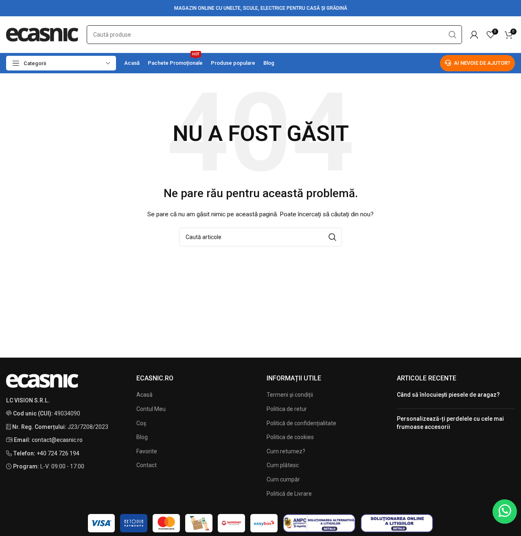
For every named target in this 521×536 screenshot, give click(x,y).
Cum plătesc (283, 465)
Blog (142, 437)
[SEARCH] (452, 34)
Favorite (146, 451)
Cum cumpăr (283, 479)
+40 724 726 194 (58, 453)
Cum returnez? (286, 451)
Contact (146, 465)
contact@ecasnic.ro (57, 440)
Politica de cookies (290, 437)
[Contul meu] (474, 34)
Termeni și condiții (290, 394)
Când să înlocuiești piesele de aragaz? (448, 394)
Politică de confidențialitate (301, 423)
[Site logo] (42, 34)
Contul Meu (151, 409)
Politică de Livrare (289, 493)
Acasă (144, 394)
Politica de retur (287, 409)
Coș (141, 423)
